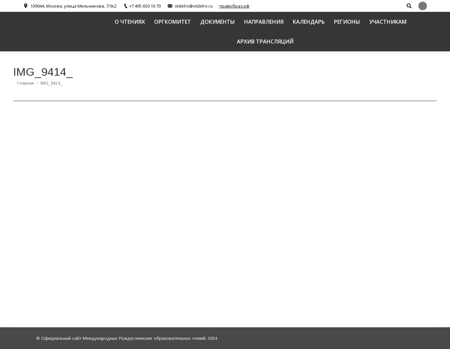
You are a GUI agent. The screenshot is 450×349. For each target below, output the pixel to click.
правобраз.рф (234, 6)
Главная (25, 83)
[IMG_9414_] (225, 213)
